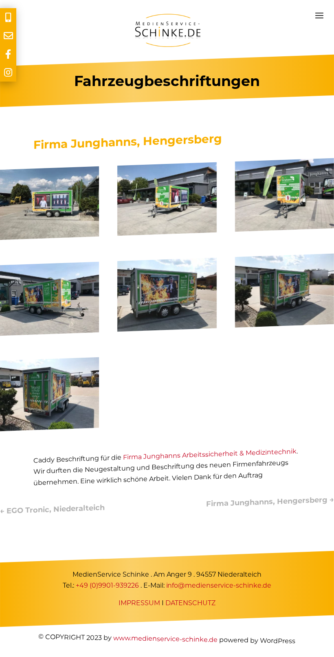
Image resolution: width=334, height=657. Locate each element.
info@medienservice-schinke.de (219, 585)
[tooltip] (8, 17)
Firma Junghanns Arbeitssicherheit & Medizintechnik (210, 454)
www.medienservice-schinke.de (165, 638)
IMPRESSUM (139, 603)
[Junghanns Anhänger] (49, 237)
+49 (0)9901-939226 (107, 585)
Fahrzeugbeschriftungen (167, 81)
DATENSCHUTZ (190, 603)
